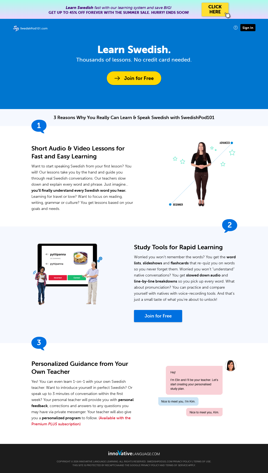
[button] (235, 27)
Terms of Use (202, 461)
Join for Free (139, 78)
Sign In (247, 28)
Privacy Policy (182, 461)
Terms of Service (176, 465)
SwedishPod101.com (159, 461)
